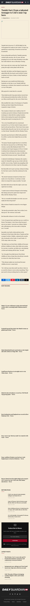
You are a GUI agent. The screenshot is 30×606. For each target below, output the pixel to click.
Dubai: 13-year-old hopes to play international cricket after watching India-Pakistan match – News (14, 307)
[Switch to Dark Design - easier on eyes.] (28, 2)
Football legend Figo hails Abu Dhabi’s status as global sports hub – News (14, 329)
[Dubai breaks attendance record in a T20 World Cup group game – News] (15, 383)
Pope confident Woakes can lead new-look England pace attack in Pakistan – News (13, 458)
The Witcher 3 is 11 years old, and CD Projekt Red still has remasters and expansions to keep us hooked (15, 558)
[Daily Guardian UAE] (14, 2)
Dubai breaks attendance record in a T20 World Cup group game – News (14, 393)
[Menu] (2, 2)
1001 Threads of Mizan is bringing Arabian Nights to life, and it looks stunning (14, 576)
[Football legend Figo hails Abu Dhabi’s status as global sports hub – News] (15, 319)
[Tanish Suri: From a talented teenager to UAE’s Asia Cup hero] (15, 29)
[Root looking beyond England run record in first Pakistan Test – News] (15, 405)
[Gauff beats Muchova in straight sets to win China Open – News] (15, 362)
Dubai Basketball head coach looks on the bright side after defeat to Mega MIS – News (14, 350)
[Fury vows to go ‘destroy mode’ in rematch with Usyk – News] (15, 426)
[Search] (25, 2)
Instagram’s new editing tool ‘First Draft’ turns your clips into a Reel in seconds (16, 567)
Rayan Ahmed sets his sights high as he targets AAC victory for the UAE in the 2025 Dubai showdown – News (14, 480)
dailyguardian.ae (6, 18)
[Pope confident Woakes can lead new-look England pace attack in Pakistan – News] (15, 447)
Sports (3, 7)
